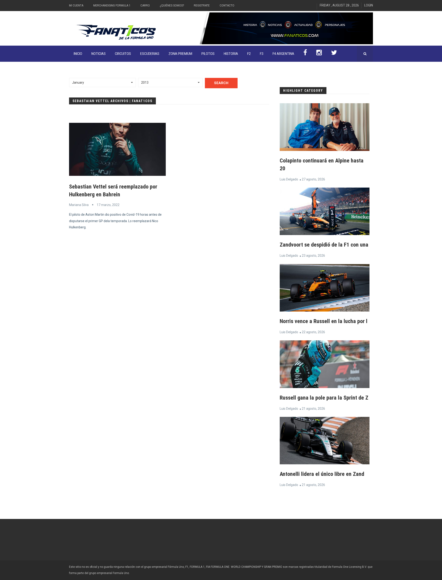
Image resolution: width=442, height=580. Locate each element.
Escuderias (149, 54)
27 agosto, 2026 (313, 179)
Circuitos (123, 54)
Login (368, 5)
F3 (261, 54)
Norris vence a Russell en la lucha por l (323, 321)
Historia (231, 54)
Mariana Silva (79, 205)
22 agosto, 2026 (313, 332)
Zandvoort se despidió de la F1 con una (324, 244)
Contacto (227, 5)
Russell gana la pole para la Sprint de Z (324, 398)
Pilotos (208, 54)
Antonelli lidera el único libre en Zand (322, 474)
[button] (102, 82)
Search (221, 83)
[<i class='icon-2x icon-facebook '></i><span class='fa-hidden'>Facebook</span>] (305, 54)
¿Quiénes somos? (172, 5)
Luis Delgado (289, 179)
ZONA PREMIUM (180, 54)
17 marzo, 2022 (108, 205)
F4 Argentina (283, 54)
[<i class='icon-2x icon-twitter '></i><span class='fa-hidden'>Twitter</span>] (334, 54)
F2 (249, 54)
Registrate (202, 5)
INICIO (78, 54)
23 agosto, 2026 (313, 255)
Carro (145, 5)
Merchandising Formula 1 (112, 5)
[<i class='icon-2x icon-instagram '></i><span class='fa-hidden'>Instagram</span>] (319, 54)
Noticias (98, 54)
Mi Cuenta (76, 5)
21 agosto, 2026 (313, 408)
